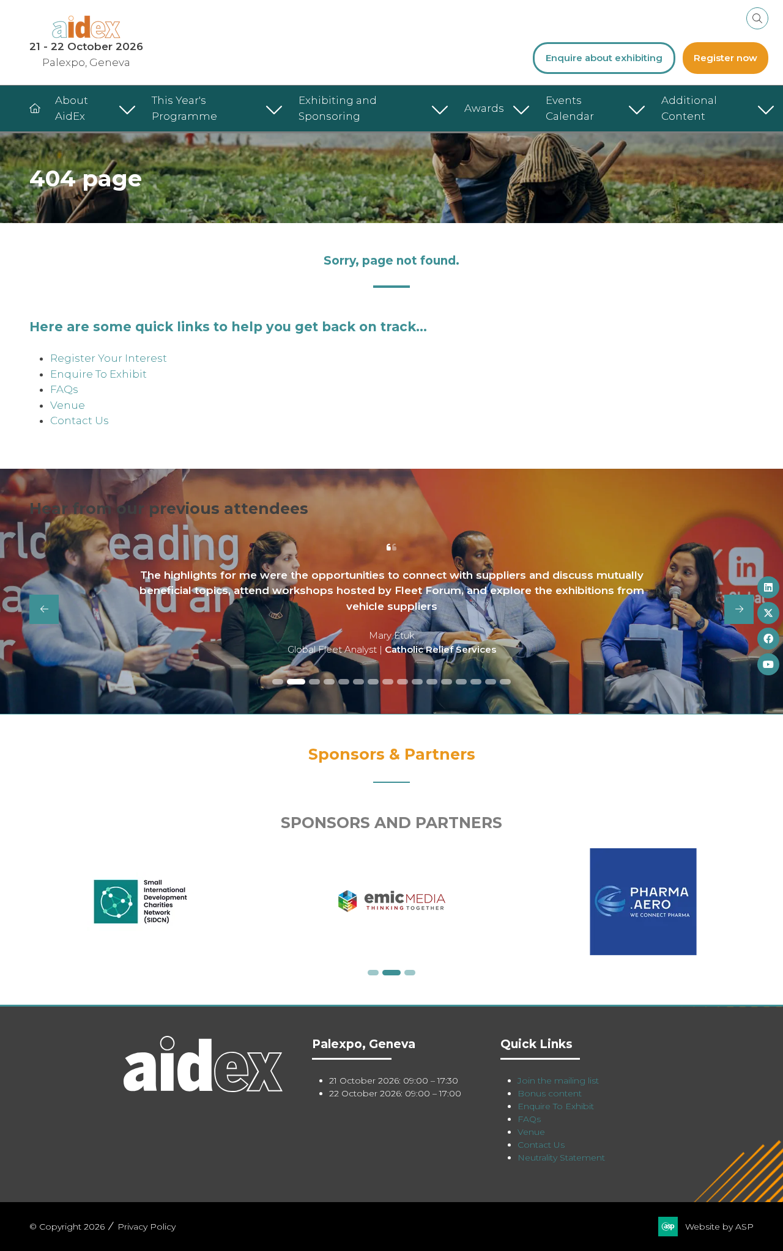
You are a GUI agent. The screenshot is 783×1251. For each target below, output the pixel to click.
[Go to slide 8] (387, 681)
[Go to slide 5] (343, 681)
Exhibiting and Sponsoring (338, 108)
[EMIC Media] (392, 901)
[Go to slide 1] (277, 681)
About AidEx (71, 108)
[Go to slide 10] (417, 681)
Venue (67, 405)
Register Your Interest (108, 358)
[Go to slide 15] (490, 681)
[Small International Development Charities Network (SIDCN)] (140, 901)
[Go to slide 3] (314, 681)
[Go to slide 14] (475, 681)
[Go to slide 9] (402, 681)
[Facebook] (768, 639)
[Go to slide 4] (329, 681)
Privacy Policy (146, 1226)
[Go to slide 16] (505, 681)
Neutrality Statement (561, 1157)
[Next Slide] (739, 609)
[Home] (34, 108)
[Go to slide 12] (446, 681)
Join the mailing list (558, 1080)
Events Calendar (570, 108)
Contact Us (79, 420)
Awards (484, 108)
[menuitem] (92, 108)
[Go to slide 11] (431, 681)
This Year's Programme (184, 108)
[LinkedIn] (768, 587)
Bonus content (550, 1093)
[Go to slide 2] (296, 681)
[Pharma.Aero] (643, 901)
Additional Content (689, 108)
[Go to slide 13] (461, 681)
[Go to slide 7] (373, 681)
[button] (757, 18)
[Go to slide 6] (358, 681)
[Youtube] (768, 664)
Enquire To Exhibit (98, 374)
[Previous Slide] (44, 609)
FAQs (64, 389)
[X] (768, 613)
